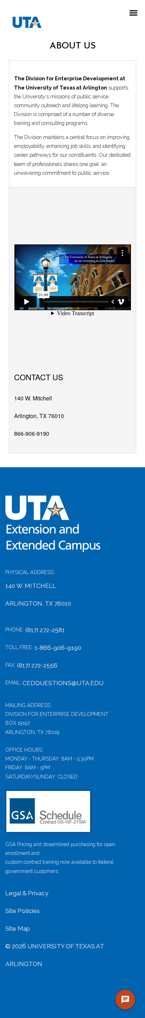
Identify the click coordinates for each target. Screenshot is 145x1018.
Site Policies (22, 910)
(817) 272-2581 (45, 630)
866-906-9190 (31, 433)
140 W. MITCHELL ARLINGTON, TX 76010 (38, 594)
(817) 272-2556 (37, 665)
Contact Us (38, 376)
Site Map (17, 928)
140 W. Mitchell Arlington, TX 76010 (39, 407)
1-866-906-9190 (57, 647)
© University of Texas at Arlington (54, 954)
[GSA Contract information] (48, 815)
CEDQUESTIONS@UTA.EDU (63, 683)
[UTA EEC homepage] (23, 24)
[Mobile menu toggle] (135, 13)
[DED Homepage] (58, 528)
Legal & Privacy (26, 893)
